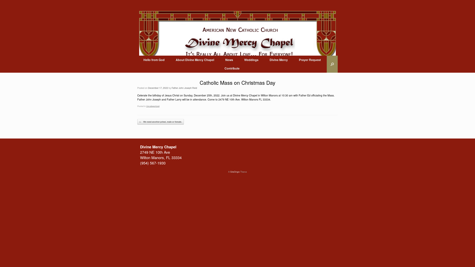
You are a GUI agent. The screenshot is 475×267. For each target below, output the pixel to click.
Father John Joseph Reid (184, 87)
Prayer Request (310, 60)
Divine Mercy (279, 60)
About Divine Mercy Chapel (195, 60)
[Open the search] (332, 64)
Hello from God (154, 60)
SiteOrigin (235, 171)
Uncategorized (152, 106)
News (229, 60)
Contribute (232, 68)
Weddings (251, 60)
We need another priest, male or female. (160, 121)
